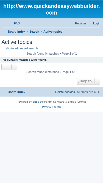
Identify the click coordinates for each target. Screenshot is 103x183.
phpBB (37, 101)
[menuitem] (14, 23)
